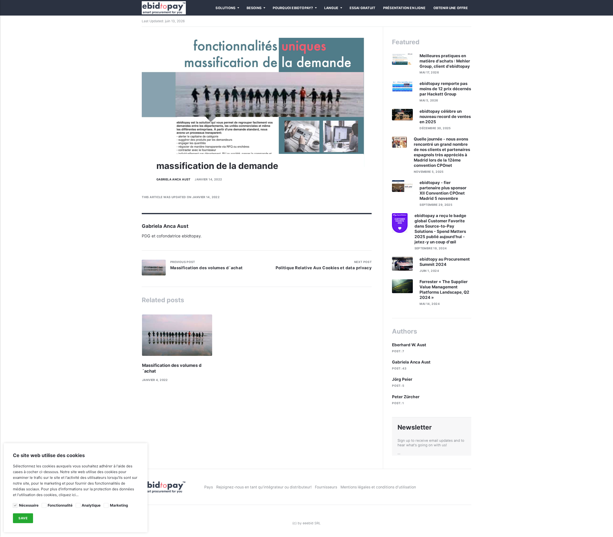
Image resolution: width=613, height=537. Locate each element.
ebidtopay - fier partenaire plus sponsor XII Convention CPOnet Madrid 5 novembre (443, 190)
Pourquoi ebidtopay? (293, 8)
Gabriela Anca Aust (173, 179)
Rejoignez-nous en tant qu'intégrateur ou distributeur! (264, 487)
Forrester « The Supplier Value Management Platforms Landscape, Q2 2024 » (444, 289)
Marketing (119, 505)
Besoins (254, 8)
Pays (208, 487)
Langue (331, 8)
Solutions (225, 8)
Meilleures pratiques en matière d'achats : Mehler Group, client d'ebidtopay (445, 61)
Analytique (91, 505)
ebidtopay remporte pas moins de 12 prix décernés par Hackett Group (445, 88)
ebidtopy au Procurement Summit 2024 (445, 262)
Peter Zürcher (406, 396)
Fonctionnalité (60, 505)
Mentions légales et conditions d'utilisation (378, 487)
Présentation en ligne (404, 8)
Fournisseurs (326, 487)
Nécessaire (28, 505)
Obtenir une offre (450, 8)
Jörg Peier (402, 379)
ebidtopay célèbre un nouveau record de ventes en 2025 (445, 116)
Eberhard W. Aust (409, 344)
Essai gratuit (362, 8)
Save (23, 518)
